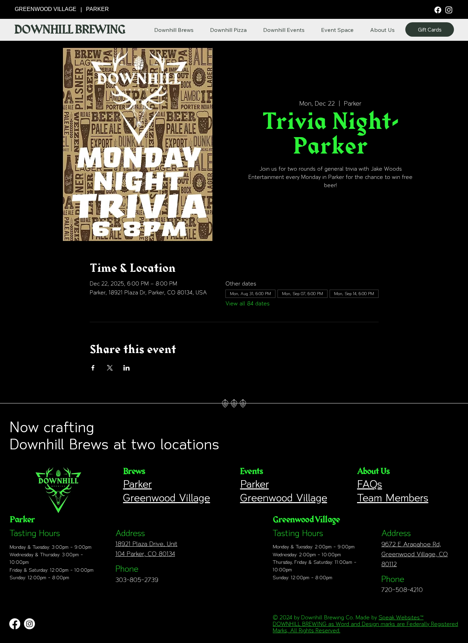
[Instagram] (449, 9)
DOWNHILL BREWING (69, 30)
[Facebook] (438, 9)
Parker (137, 484)
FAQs (369, 484)
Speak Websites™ (401, 617)
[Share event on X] (110, 368)
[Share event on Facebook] (93, 368)
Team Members (392, 498)
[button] (382, 30)
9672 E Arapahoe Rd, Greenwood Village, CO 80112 (414, 554)
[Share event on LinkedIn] (126, 368)
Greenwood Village (166, 498)
